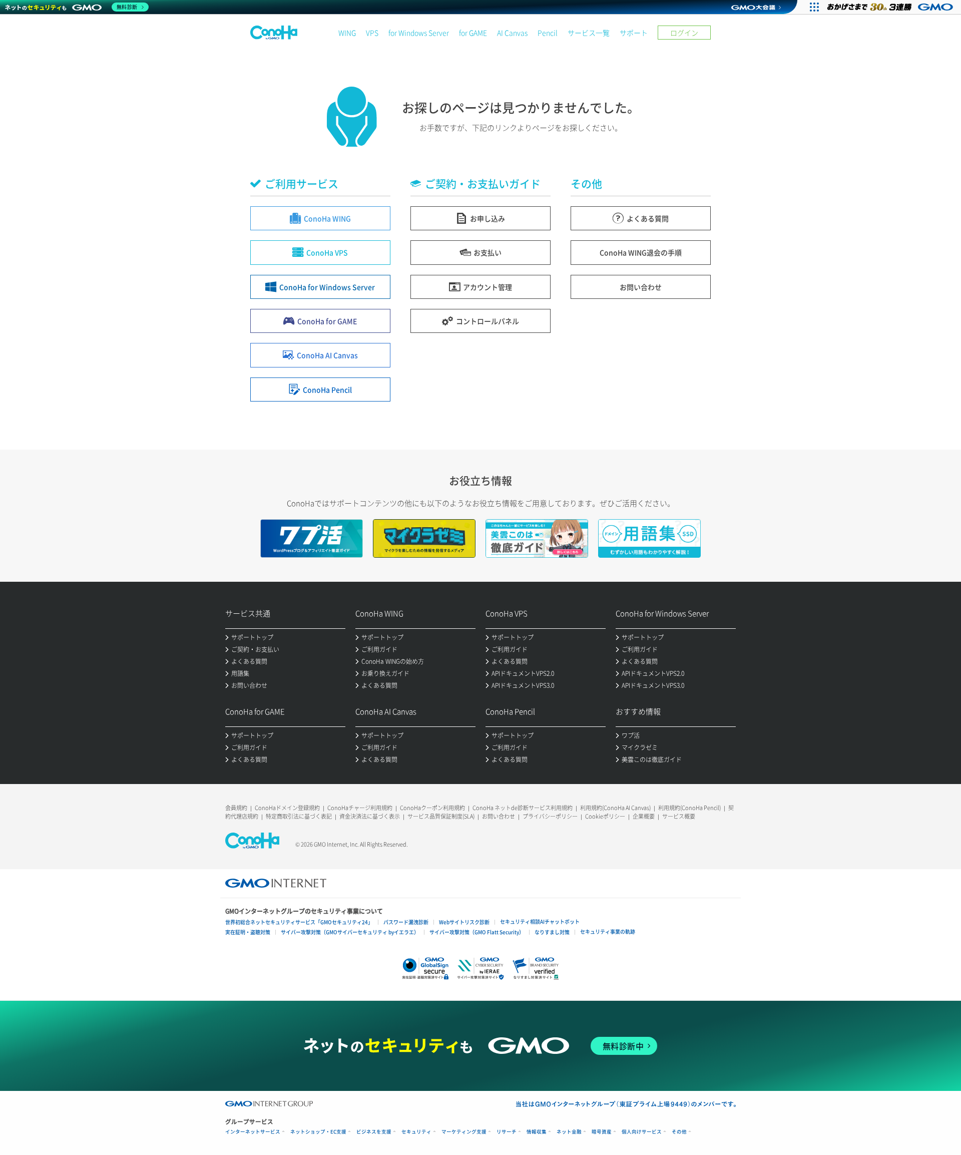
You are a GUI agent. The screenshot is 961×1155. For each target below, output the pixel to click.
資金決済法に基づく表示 (369, 816)
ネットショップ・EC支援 (318, 1131)
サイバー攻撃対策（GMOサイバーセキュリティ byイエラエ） (350, 932)
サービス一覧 (589, 33)
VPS (372, 33)
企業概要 (644, 816)
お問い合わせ (498, 816)
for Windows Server (418, 33)
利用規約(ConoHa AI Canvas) (615, 808)
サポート (634, 33)
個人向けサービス (642, 1131)
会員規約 (236, 808)
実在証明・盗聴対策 (247, 932)
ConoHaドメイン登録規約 (287, 808)
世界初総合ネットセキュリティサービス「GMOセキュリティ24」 (299, 922)
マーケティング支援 (464, 1131)
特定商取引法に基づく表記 (299, 816)
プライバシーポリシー (550, 816)
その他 (679, 1131)
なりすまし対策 (552, 932)
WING (347, 33)
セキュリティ (416, 1131)
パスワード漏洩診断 (405, 922)
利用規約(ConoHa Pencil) (689, 808)
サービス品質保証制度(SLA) (440, 816)
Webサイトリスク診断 (464, 922)
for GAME (473, 33)
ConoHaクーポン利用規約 (432, 808)
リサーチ (507, 1131)
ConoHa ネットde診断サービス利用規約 (522, 808)
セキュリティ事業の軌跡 (607, 931)
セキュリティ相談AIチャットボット (540, 921)
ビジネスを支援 (373, 1131)
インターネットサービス (252, 1131)
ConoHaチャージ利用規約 (359, 808)
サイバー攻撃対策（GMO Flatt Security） (476, 932)
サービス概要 (678, 816)
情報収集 (537, 1131)
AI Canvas (512, 33)
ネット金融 (569, 1131)
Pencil (548, 33)
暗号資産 (602, 1131)
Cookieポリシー (605, 816)
